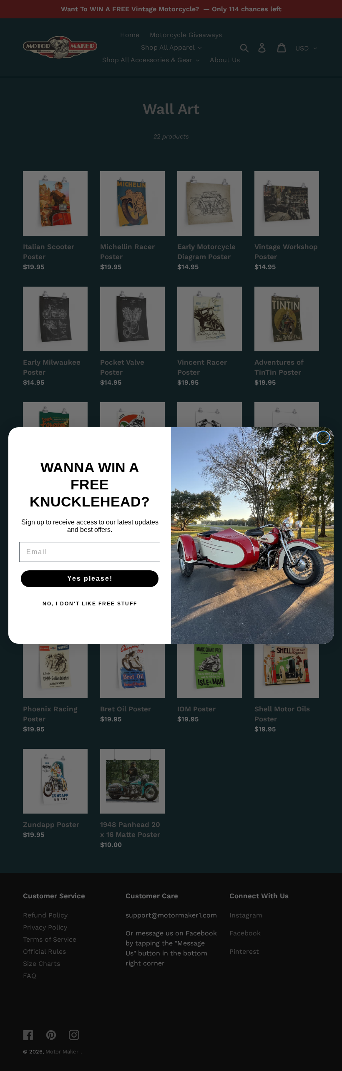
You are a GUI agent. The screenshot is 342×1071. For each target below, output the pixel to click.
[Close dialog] (323, 437)
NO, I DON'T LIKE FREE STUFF (90, 604)
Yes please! (90, 578)
